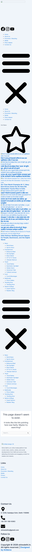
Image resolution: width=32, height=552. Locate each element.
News (6, 243)
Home (6, 34)
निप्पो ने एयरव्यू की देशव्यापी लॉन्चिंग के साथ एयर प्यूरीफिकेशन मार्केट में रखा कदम (14, 159)
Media (6, 40)
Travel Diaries (10, 264)
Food (6, 274)
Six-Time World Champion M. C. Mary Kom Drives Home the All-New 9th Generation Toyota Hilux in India (15, 186)
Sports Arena (10, 247)
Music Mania (10, 256)
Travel (6, 262)
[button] (16, 78)
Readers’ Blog (10, 290)
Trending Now (9, 282)
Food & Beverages (11, 276)
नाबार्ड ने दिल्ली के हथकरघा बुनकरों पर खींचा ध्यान (14, 193)
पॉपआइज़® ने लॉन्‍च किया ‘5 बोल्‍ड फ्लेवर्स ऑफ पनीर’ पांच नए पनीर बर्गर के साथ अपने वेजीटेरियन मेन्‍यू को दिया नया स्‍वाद (15, 219)
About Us (7, 36)
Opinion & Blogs (9, 286)
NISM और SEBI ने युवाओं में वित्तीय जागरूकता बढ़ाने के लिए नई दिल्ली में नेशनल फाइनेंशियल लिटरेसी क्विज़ (16, 175)
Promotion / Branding (11, 38)
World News (9, 245)
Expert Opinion (10, 288)
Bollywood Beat (10, 251)
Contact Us (8, 44)
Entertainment (9, 249)
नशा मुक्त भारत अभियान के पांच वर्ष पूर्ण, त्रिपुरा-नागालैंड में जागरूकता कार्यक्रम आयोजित (14, 228)
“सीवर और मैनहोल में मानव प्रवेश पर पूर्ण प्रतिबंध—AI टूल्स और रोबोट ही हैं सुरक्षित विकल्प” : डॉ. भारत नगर (16, 210)
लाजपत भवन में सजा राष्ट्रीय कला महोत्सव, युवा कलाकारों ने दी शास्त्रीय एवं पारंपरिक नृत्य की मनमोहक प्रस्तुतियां (15, 201)
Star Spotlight (10, 253)
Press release (8, 42)
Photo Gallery (10, 280)
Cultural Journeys (11, 272)
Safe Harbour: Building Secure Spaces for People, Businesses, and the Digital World (15, 237)
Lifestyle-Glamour (11, 260)
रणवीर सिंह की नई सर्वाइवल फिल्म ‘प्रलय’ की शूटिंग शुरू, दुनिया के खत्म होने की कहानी (15, 167)
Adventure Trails (11, 270)
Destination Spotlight (12, 266)
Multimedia (8, 278)
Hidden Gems (10, 268)
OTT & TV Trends (11, 258)
